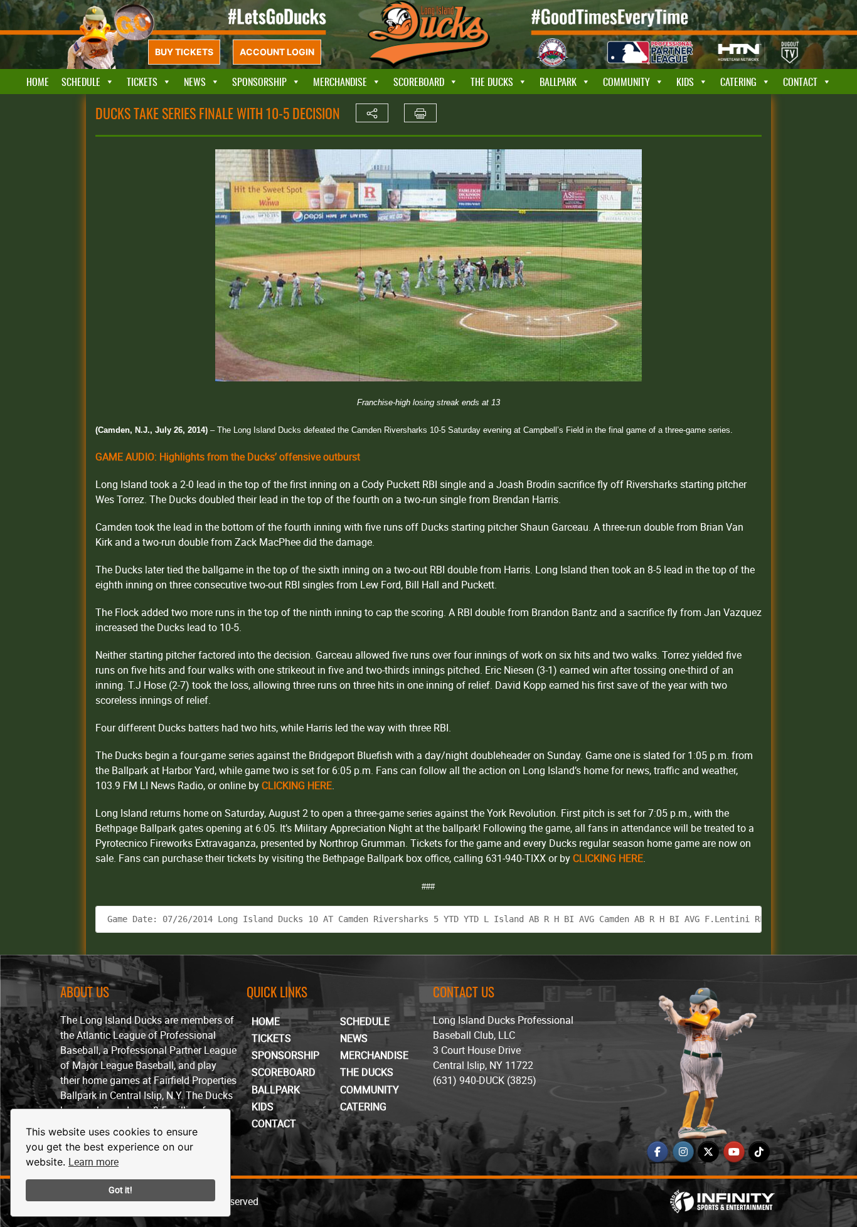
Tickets (142, 81)
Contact (800, 81)
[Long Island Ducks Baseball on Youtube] (734, 1151)
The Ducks (492, 81)
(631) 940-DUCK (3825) (484, 1080)
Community (626, 81)
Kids (685, 81)
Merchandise (340, 81)
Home (37, 81)
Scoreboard (418, 81)
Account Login (277, 51)
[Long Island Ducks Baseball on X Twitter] (708, 1151)
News (195, 81)
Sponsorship (259, 81)
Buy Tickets (184, 51)
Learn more (93, 1162)
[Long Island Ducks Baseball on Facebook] (657, 1151)
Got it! (120, 1190)
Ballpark (558, 81)
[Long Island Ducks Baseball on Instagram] (683, 1151)
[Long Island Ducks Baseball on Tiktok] (759, 1151)
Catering (738, 81)
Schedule (80, 81)
